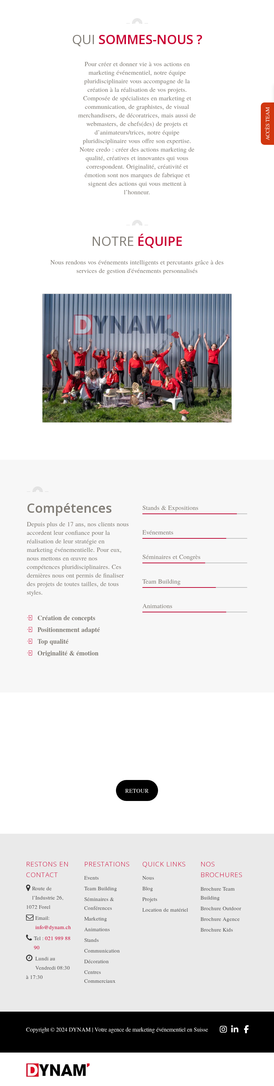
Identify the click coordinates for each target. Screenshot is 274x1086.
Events (91, 877)
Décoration (96, 961)
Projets (149, 898)
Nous (148, 877)
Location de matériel (165, 909)
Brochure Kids (217, 929)
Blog (147, 888)
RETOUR (137, 790)
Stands (91, 939)
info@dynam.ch (53, 926)
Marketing (95, 918)
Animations (97, 929)
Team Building (100, 888)
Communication (102, 950)
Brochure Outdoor (221, 907)
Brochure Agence (220, 918)
